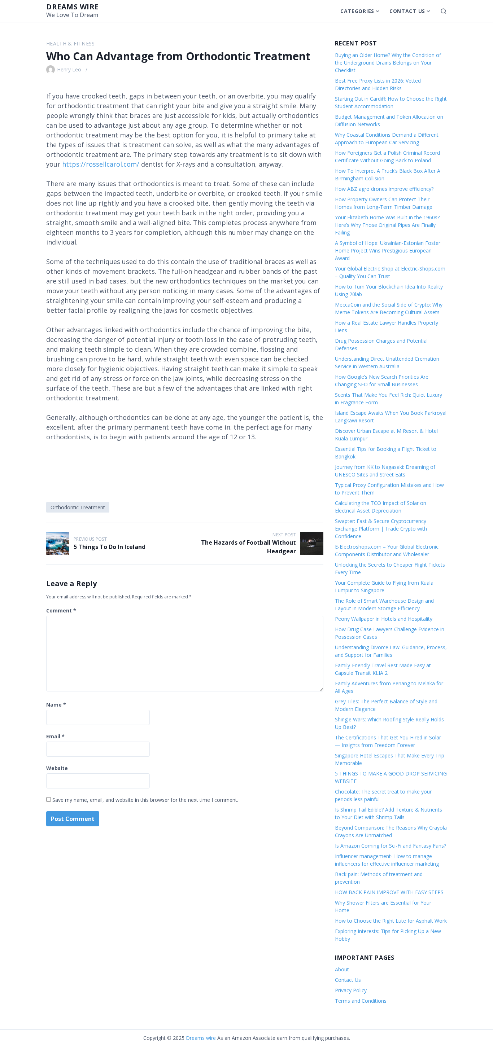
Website (57, 768)
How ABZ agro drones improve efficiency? (384, 188)
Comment (61, 610)
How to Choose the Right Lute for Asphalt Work (391, 920)
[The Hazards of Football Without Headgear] (311, 543)
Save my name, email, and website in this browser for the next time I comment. (145, 799)
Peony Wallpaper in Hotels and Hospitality (383, 618)
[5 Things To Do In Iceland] (57, 543)
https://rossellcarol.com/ (100, 164)
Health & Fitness (70, 43)
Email (55, 736)
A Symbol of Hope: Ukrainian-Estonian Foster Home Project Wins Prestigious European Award (387, 250)
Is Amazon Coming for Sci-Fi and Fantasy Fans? (390, 845)
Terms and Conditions (361, 1000)
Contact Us (407, 11)
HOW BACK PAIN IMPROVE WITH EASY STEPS (389, 892)
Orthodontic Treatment (78, 507)
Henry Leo (69, 69)
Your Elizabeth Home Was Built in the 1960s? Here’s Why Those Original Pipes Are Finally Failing (387, 225)
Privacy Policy (351, 990)
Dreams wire (72, 7)
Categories (357, 11)
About (342, 969)
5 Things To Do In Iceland (109, 547)
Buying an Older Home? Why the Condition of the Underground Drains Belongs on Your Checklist (388, 63)
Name (56, 704)
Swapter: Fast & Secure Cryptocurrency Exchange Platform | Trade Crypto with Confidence (381, 529)
